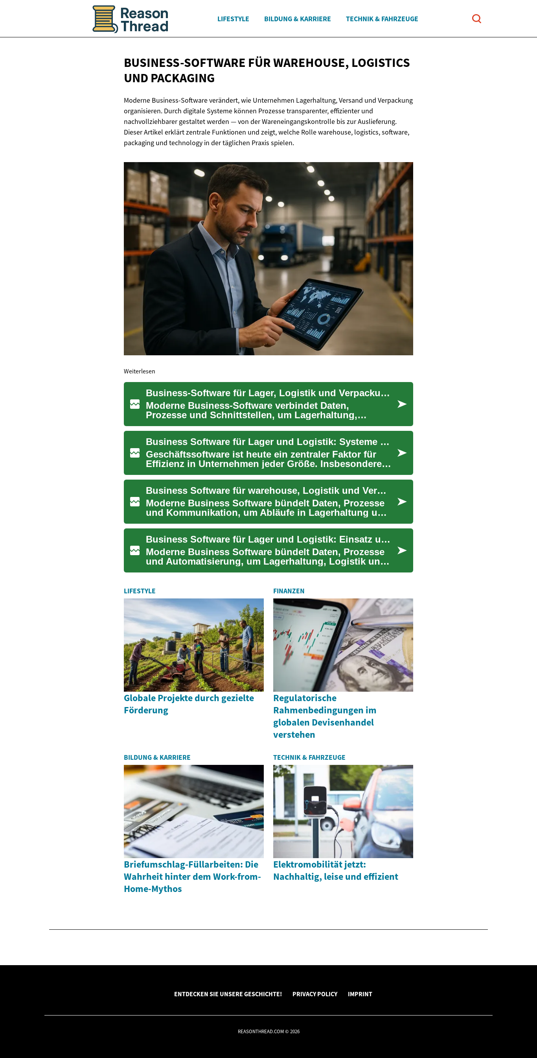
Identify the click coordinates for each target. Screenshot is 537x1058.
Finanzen (289, 591)
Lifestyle (233, 18)
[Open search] (476, 18)
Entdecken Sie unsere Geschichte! (228, 994)
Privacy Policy (314, 994)
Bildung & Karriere (297, 18)
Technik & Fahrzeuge (382, 18)
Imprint (360, 994)
